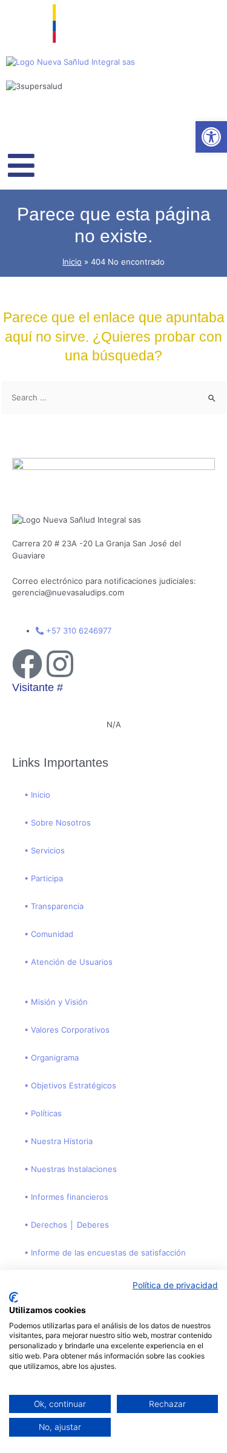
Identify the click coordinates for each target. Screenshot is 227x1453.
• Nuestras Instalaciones (70, 1169)
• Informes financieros (66, 1197)
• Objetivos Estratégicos (70, 1085)
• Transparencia (54, 906)
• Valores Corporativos (67, 1029)
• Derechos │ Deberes (66, 1225)
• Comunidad (48, 934)
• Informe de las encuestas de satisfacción (105, 1252)
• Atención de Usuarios (68, 962)
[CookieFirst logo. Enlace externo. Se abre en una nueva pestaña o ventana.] (13, 1297)
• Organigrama (51, 1057)
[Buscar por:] (114, 397)
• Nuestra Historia (58, 1141)
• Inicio (37, 794)
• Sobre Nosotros (57, 822)
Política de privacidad (175, 1285)
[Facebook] (27, 664)
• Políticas (43, 1113)
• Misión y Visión (56, 1002)
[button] (211, 137)
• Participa (43, 878)
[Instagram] (60, 664)
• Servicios (44, 850)
